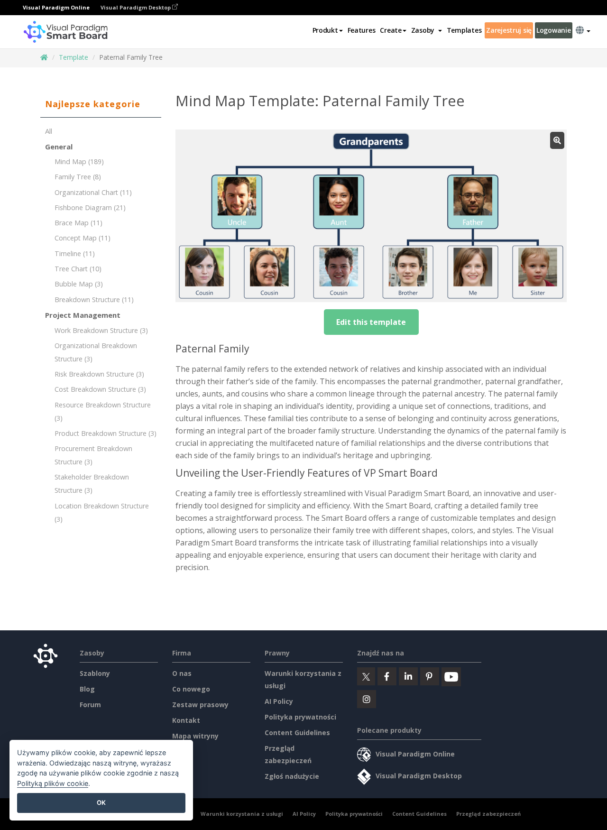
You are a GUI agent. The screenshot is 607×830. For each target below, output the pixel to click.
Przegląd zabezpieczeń (488, 813)
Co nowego (191, 688)
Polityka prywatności (300, 716)
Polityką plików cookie (52, 783)
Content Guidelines (297, 732)
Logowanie (553, 30)
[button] (426, 30)
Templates (464, 30)
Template (73, 57)
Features (362, 30)
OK (101, 802)
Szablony (95, 673)
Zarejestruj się (509, 30)
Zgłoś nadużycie (292, 776)
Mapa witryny (195, 735)
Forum (90, 704)
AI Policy (279, 701)
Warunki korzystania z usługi (242, 813)
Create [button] (390, 30)
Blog (87, 688)
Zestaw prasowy (200, 704)
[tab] (100, 104)
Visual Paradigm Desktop (136, 7)
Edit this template (371, 322)
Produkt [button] (325, 30)
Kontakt (186, 720)
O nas (182, 673)
